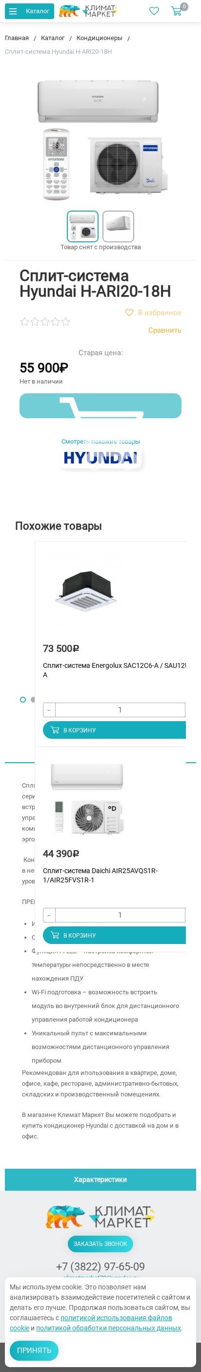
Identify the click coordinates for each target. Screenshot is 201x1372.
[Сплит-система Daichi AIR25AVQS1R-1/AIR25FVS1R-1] (87, 803)
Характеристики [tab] (100, 1179)
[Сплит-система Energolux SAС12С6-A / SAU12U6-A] (87, 598)
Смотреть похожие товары (100, 441)
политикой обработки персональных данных (108, 1328)
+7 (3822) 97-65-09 (100, 1267)
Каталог (37, 11)
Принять (34, 1350)
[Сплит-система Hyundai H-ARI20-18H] (83, 226)
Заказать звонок (100, 1244)
